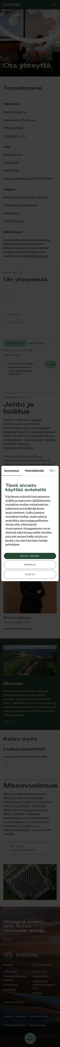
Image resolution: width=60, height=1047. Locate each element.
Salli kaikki (30, 556)
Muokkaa (30, 564)
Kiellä (30, 574)
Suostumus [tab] (11, 470)
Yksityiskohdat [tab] (34, 470)
